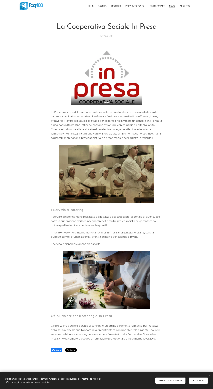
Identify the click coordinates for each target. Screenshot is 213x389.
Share (58, 350)
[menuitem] (91, 6)
